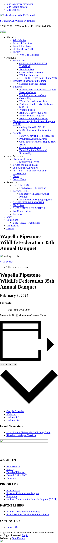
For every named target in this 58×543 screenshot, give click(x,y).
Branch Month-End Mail (25, 164)
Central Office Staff (23, 49)
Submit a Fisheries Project (32, 83)
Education (18, 86)
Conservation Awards (30, 147)
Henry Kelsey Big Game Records (36, 135)
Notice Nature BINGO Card (33, 118)
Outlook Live (13, 420)
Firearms (17, 214)
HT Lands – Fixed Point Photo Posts (38, 78)
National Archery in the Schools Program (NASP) (31, 499)
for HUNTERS (21, 185)
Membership (12, 225)
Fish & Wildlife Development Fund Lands (27, 514)
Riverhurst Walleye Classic (21, 435)
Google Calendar (15, 411)
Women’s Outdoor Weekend (33, 101)
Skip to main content (16, 6)
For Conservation (22, 211)
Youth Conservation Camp (32, 95)
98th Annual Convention (25, 167)
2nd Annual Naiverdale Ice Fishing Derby (28, 432)
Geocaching (25, 98)
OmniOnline (18, 538)
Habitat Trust (19, 60)
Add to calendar (8, 364)
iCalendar (11, 414)
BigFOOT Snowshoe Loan (33, 112)
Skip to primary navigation (20, 4)
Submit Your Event (29, 162)
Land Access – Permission (32, 188)
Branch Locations (22, 46)
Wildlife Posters (27, 109)
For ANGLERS (21, 190)
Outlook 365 (12, 417)
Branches (11, 478)
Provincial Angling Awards (33, 138)
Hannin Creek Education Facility (23, 511)
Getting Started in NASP (32, 127)
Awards (17, 133)
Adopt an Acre (26, 69)
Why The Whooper (29, 54)
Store (9, 217)
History (16, 52)
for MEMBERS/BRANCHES (28, 202)
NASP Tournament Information (35, 130)
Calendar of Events (22, 159)
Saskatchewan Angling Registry (35, 199)
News (16, 176)
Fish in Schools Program (31, 115)
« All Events (6, 261)
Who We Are (19, 40)
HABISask (18, 205)
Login (25, 535)
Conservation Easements (31, 72)
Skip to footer (13, 9)
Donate (10, 228)
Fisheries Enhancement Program (29, 80)
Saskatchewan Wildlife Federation (17, 20)
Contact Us (12, 219)
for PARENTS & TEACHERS (29, 208)
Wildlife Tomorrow (29, 75)
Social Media (19, 179)
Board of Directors (22, 43)
